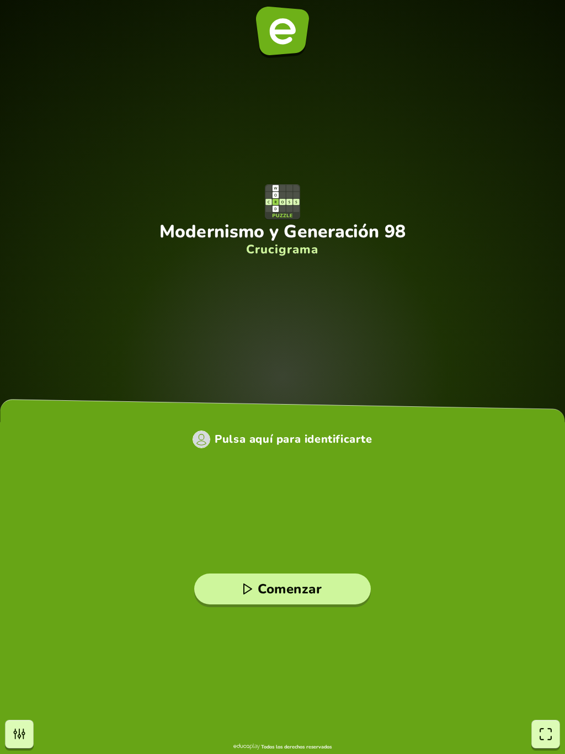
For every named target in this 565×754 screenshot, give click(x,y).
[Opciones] (19, 734)
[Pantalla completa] (545, 734)
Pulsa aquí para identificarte (293, 439)
